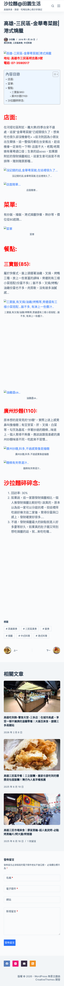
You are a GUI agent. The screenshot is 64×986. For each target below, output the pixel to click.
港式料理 (8, 43)
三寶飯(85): (18, 92)
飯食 (46, 628)
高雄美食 (11, 628)
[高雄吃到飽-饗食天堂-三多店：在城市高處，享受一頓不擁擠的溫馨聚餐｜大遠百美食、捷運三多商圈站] (32, 696)
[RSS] (33, 964)
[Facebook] (7, 964)
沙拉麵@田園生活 (22, 4)
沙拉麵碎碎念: (16, 100)
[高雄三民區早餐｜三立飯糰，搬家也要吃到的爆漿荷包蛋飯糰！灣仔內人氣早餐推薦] (32, 754)
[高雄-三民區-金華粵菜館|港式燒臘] (27, 53)
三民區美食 (18, 43)
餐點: (11, 88)
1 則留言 (31, 841)
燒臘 (9, 635)
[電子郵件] (24, 964)
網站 (8, 899)
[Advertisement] (32, 354)
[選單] (58, 5)
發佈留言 (10, 942)
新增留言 (12, 911)
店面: (11, 79)
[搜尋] (53, 6)
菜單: (11, 83)
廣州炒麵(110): (20, 96)
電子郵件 (12, 888)
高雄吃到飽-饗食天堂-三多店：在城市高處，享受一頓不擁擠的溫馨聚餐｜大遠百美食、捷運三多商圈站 (31, 721)
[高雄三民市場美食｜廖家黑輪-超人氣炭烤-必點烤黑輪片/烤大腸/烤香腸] (32, 809)
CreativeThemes (45, 979)
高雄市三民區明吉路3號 (27, 58)
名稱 (9, 877)
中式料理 (28, 43)
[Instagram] (15, 964)
